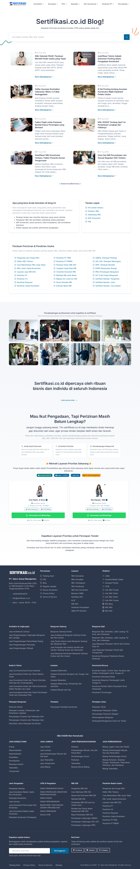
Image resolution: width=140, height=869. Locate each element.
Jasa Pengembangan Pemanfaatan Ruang (26, 641)
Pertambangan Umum (80, 756)
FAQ (89, 221)
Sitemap (58, 865)
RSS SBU (108, 607)
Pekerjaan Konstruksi (17, 798)
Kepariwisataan (15, 750)
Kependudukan (15, 754)
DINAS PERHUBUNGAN (50, 801)
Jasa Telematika (46, 760)
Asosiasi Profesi (111, 583)
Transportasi (14, 771)
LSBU (107, 576)
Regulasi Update (49, 586)
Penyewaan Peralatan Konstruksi (64, 707)
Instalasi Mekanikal (58, 680)
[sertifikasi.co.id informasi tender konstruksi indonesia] (17, 3)
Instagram (104, 850)
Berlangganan (59, 851)
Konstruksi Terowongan (101, 692)
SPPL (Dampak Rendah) (105, 265)
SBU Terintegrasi (78, 583)
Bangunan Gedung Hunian (61, 631)
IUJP (73, 600)
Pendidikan (13, 757)
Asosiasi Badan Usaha (114, 579)
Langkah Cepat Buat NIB (66, 268)
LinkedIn (92, 850)
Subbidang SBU (94, 215)
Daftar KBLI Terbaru (25, 261)
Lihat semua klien (68, 400)
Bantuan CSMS (77, 593)
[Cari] (127, 37)
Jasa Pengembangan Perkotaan (22, 645)
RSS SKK (108, 611)
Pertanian (75, 760)
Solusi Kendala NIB (64, 282)
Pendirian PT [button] (107, 4)
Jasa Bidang (45, 767)
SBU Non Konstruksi (79, 590)
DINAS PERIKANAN (48, 811)
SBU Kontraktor (77, 576)
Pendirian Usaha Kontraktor (28, 286)
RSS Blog (109, 604)
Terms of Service (50, 597)
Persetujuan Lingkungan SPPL (83, 825)
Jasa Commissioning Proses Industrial (24, 670)
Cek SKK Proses (112, 600)
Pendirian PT (22, 275)
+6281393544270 (19, 594)
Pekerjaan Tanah (99, 707)
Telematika (13, 768)
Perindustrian (14, 761)
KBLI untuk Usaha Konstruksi (28, 268)
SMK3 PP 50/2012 (78, 611)
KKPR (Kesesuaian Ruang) (106, 268)
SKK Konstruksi (94, 218)
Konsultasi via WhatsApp (39, 515)
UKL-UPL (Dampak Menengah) (108, 261)
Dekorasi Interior (16, 707)
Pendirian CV (22, 279)
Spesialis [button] (74, 4)
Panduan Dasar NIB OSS (66, 265)
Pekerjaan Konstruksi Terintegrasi (22, 817)
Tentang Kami (48, 576)
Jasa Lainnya (45, 750)
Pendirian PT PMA (63, 258)
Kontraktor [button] (38, 4)
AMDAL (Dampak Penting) (106, 258)
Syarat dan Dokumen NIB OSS (83, 795)
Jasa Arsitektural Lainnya (19, 631)
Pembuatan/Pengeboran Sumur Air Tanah (109, 721)
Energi (11, 747)
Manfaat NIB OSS (78, 799)
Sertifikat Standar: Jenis (105, 282)
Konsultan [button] (52, 4)
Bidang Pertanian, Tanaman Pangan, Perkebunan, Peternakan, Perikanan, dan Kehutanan (116, 762)
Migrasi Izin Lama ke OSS (66, 279)
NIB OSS (74, 604)
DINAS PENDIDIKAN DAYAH (51, 788)
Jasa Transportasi (47, 763)
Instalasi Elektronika (59, 670)
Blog (44, 583)
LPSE (107, 586)
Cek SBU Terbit (111, 597)
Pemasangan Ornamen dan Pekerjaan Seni (26, 716)
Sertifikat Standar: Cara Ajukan (108, 286)
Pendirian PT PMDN (64, 261)
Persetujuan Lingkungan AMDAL (84, 818)
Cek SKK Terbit (111, 593)
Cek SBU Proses (112, 590)
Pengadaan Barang (16, 788)
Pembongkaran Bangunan (102, 717)
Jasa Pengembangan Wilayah (21, 648)
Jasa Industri (45, 747)
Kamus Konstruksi (50, 590)
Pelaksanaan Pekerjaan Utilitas (104, 710)
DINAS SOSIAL (46, 798)
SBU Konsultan (77, 579)
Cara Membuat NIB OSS (81, 792)
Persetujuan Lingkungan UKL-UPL (85, 822)
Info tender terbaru (95, 208)
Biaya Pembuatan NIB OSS (82, 815)
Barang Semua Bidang (80, 767)
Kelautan (74, 747)
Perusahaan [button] (123, 4)
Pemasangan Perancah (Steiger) (105, 714)
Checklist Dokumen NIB (66, 272)
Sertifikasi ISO (77, 597)
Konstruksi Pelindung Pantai (103, 677)
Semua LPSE (45, 815)
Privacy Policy (48, 593)
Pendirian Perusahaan (80, 607)
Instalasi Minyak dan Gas (61, 690)
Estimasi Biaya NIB (63, 286)
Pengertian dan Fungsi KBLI (28, 258)
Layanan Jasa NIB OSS (26, 272)
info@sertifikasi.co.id (21, 598)
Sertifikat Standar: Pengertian (107, 279)
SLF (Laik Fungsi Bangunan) (106, 275)
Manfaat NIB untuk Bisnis (66, 275)
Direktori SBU (93, 211)
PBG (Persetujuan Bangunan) (107, 272)
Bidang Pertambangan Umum (114, 756)
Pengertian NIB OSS (79, 788)
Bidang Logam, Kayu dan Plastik (115, 747)
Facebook (78, 850)
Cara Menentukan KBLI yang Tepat (31, 265)
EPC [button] (63, 4)
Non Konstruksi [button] (90, 4)
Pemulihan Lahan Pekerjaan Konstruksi (25, 723)
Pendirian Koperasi (24, 282)
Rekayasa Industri (16, 764)
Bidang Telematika (110, 768)
